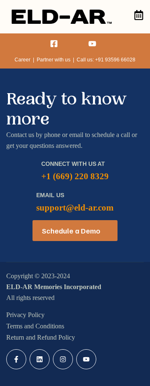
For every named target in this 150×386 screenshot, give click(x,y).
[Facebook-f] (16, 359)
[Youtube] (86, 359)
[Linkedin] (40, 359)
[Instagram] (63, 359)
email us (50, 195)
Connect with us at (73, 163)
